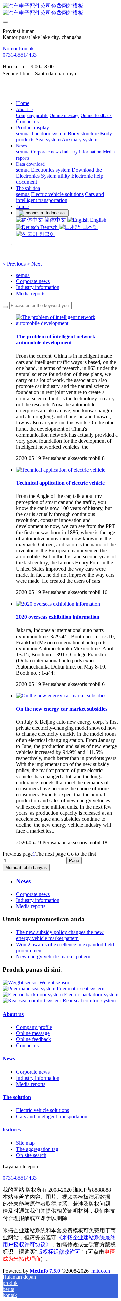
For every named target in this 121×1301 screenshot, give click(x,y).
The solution (17, 1097)
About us (13, 1014)
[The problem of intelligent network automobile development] (67, 323)
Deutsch (49, 227)
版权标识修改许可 (58, 1252)
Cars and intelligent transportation (51, 1116)
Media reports (30, 293)
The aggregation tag (37, 1149)
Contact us (27, 1045)
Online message (33, 1033)
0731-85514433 (20, 55)
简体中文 (55, 220)
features (12, 1129)
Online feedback (33, 1039)
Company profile (34, 1027)
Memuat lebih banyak (26, 867)
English (97, 220)
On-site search (31, 1155)
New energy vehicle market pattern (53, 956)
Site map (25, 1143)
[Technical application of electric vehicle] (60, 470)
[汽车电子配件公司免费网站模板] (60, 10)
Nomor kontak (18, 49)
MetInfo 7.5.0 (45, 1271)
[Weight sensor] (21, 982)
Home (22, 103)
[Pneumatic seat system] (30, 988)
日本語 (89, 227)
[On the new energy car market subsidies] (61, 695)
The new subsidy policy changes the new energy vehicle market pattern (60, 935)
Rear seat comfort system (89, 1000)
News (9, 1058)
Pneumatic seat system (80, 988)
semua (23, 133)
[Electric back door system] (33, 994)
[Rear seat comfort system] (33, 1000)
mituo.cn (100, 1271)
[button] (15, 264)
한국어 (46, 234)
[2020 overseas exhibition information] (58, 604)
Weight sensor (54, 982)
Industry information (37, 287)
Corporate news (33, 281)
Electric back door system (91, 994)
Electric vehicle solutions (42, 1110)
